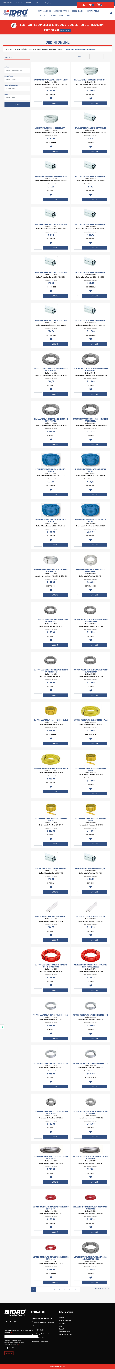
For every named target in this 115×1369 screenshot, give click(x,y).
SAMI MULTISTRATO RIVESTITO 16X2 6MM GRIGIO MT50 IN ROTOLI (51, 370)
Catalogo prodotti (20, 49)
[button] (17, 104)
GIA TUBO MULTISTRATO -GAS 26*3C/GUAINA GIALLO (90, 819)
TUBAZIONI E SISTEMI (56, 49)
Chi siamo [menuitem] (42, 15)
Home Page (8, 49)
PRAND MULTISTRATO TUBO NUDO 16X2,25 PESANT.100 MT (90, 571)
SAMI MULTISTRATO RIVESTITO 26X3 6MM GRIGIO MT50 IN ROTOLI (51, 420)
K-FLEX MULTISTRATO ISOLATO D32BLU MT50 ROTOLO (90, 520)
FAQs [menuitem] (60, 1326)
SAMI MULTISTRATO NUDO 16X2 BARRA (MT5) (90, 128)
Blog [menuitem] (61, 15)
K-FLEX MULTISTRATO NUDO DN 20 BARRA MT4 (51, 224)
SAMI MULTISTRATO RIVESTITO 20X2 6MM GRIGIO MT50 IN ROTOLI (91, 370)
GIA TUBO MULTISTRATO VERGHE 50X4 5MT (91, 917)
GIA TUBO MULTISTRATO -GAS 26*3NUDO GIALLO (51, 768)
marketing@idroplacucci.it (49, 3)
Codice (6, 94)
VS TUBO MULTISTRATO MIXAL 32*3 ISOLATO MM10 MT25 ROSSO (51, 1258)
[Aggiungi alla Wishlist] (51, 98)
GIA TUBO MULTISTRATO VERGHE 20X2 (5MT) (90, 869)
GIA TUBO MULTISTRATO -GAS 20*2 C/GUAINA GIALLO (51, 819)
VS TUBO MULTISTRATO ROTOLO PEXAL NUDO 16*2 (50, 1015)
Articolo (6, 67)
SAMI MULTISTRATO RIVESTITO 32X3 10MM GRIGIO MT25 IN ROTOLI (90, 420)
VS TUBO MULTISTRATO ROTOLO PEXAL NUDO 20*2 (90, 1015)
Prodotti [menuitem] (61, 1318)
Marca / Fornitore (9, 76)
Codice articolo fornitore (11, 85)
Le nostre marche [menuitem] (61, 11)
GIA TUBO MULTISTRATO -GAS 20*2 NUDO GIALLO (91, 720)
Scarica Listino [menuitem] (44, 11)
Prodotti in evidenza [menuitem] (65, 1320)
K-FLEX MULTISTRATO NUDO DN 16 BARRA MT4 (90, 176)
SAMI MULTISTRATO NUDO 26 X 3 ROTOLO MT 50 (50, 128)
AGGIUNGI (55, 103)
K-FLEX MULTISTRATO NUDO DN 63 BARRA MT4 (90, 321)
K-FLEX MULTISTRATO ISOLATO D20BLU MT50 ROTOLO (90, 470)
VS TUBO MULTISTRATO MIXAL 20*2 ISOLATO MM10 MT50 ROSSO (51, 1208)
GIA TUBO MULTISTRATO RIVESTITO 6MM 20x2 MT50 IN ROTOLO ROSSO (51, 966)
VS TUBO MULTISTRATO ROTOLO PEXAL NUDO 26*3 (50, 1063)
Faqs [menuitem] (68, 15)
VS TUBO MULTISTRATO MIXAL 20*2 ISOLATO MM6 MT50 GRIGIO (90, 1112)
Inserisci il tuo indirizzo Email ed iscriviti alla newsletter (17, 1331)
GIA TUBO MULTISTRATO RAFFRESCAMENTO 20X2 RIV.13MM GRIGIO (91, 621)
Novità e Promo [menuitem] (92, 11)
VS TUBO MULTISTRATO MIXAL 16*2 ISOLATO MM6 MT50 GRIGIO (51, 1112)
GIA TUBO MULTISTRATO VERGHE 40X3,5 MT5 (50, 917)
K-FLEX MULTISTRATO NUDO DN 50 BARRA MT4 (51, 321)
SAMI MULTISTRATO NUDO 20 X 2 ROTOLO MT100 (90, 80)
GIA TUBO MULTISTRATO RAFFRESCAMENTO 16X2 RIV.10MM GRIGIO (51, 621)
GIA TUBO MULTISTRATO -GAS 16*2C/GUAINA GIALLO (90, 769)
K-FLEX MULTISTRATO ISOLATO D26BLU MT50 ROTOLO (50, 520)
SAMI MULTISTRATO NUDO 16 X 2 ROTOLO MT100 (51, 80)
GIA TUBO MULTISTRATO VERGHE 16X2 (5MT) (50, 869)
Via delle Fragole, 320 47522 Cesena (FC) (27, 3)
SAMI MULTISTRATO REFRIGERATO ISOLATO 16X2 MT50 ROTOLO (51, 571)
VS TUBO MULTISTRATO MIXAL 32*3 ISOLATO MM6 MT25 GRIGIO (90, 1158)
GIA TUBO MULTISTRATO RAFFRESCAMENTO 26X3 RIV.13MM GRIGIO (51, 671)
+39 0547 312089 (7, 3)
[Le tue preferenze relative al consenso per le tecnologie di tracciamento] (2, 1027)
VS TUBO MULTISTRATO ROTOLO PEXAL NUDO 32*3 (90, 1063)
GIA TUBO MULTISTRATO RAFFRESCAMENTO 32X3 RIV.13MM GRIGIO (91, 671)
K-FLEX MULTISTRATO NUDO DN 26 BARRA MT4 (90, 224)
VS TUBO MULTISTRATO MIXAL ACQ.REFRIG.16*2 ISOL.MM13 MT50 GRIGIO (90, 1258)
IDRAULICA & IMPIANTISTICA (37, 49)
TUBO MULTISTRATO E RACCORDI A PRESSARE (80, 49)
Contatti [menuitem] (52, 15)
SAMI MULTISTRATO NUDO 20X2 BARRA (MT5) (51, 176)
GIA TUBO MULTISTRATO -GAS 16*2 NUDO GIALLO (51, 720)
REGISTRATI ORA (65, 30)
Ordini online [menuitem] (77, 11)
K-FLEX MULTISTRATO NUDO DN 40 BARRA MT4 (90, 273)
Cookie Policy (44, 1342)
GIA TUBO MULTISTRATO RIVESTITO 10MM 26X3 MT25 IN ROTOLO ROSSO (90, 966)
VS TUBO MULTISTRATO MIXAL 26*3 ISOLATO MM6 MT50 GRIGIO (51, 1158)
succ (76, 1289)
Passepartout (61, 1366)
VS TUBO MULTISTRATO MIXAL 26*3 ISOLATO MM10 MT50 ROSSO (90, 1208)
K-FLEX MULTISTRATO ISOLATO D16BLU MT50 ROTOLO (50, 470)
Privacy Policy (35, 1342)
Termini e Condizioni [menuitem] (65, 1334)
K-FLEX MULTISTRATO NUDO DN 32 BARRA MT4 (51, 273)
